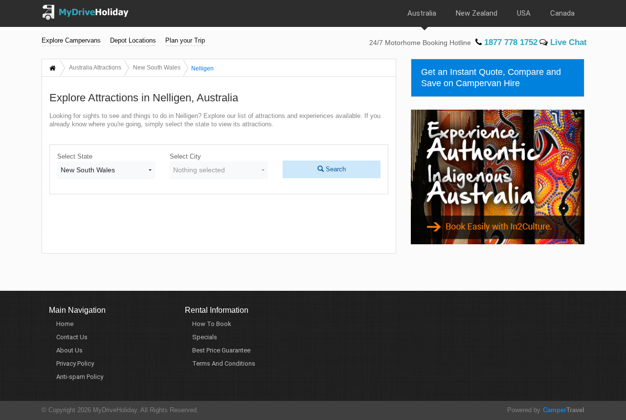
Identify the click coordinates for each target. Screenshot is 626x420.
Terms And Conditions (223, 363)
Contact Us (72, 337)
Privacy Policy (75, 363)
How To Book (211, 323)
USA (524, 13)
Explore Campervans (71, 40)
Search (335, 169)
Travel (563, 410)
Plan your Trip (185, 40)
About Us (69, 350)
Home (64, 323)
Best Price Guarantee (221, 350)
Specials (204, 337)
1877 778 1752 (509, 42)
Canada (562, 13)
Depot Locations (133, 40)
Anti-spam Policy (79, 376)
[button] (106, 170)
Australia (421, 13)
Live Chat (567, 42)
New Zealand (476, 13)
